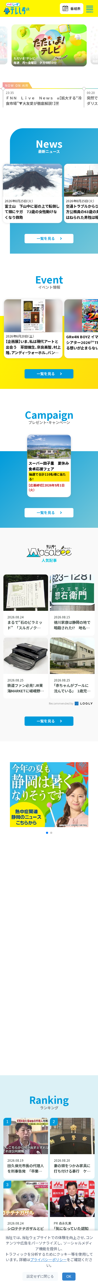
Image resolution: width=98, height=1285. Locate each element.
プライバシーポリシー (48, 1259)
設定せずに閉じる (40, 1276)
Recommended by (61, 703)
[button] (47, 833)
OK (68, 1277)
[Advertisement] (49, 907)
